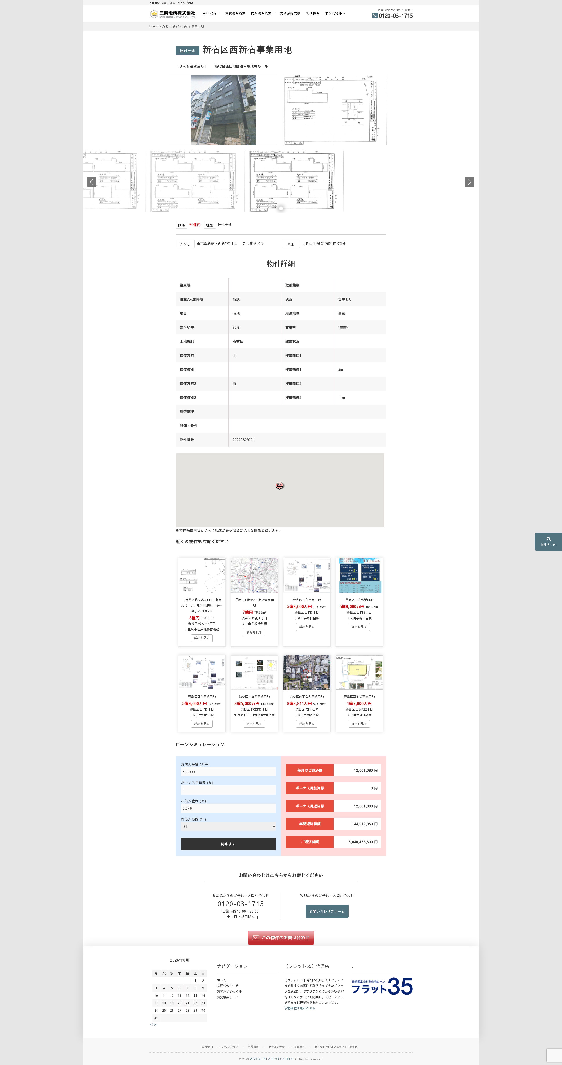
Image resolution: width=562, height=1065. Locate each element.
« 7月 (153, 1024)
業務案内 (299, 1047)
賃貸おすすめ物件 (229, 991)
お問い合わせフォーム (327, 911)
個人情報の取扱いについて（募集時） (337, 1047)
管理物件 (313, 13)
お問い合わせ (230, 1047)
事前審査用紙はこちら (299, 1008)
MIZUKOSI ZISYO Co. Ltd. (271, 1058)
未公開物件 (333, 13)
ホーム (221, 980)
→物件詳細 (201, 638)
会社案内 (209, 13)
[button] (280, 485)
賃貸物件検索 (235, 13)
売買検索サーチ (228, 985)
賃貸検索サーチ (228, 997)
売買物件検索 (261, 13)
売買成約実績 (290, 13)
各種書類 (253, 1047)
